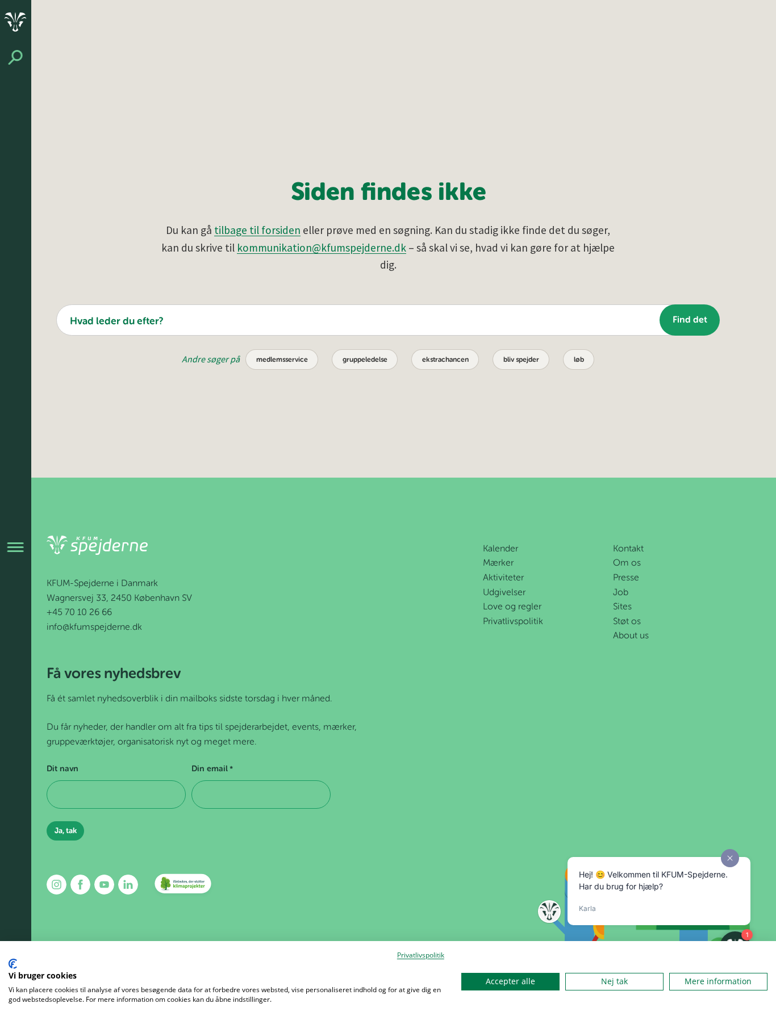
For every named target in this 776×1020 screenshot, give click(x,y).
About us (631, 636)
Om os (627, 563)
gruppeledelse (365, 359)
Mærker (498, 563)
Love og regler (512, 607)
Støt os (627, 621)
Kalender (500, 549)
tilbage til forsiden (257, 230)
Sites (622, 607)
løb (579, 359)
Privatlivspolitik (513, 621)
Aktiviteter (503, 578)
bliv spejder (521, 359)
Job (620, 592)
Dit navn (62, 769)
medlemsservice (282, 359)
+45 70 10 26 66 (79, 612)
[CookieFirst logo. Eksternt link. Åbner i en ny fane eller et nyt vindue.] (13, 964)
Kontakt (628, 549)
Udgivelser (504, 592)
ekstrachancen (445, 359)
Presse (626, 578)
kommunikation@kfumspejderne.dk (321, 247)
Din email (212, 769)
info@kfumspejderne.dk (94, 627)
